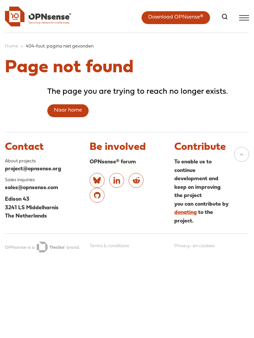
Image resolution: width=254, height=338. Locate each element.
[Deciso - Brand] (42, 247)
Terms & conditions (109, 246)
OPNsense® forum (113, 162)
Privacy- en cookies (194, 246)
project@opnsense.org (33, 169)
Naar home (68, 110)
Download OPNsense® (175, 17)
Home (11, 46)
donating (185, 212)
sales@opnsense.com (31, 187)
